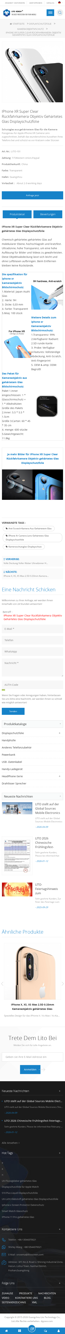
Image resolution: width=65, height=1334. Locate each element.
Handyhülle (9, 740)
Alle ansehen (10, 1143)
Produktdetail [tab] (17, 214)
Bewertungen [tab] (47, 214)
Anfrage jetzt (32, 195)
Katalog (50, 3)
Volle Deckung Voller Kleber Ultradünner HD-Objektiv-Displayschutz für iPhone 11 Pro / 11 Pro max (26, 563)
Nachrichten (47, 1293)
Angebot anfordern (15, 3)
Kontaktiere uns (26, 1297)
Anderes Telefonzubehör (17, 747)
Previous (2, 983)
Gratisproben (35, 3)
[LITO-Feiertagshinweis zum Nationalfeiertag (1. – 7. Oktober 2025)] (17, 889)
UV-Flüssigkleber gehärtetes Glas (19, 1180)
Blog (47, 1297)
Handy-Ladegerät (12, 769)
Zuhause (7, 1293)
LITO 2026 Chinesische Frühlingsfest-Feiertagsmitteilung (33, 1120)
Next (62, 983)
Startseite (19, 23)
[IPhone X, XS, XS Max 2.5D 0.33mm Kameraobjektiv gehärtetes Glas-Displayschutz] (32, 971)
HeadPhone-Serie (12, 776)
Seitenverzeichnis (14, 1302)
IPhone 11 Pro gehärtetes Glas (18, 1217)
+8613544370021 (33, 1247)
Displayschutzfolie (40, 23)
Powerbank (8, 754)
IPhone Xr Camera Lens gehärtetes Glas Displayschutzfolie (27, 537)
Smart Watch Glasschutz (15, 1211)
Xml (34, 1302)
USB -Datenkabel (12, 762)
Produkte (25, 1293)
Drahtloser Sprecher (14, 783)
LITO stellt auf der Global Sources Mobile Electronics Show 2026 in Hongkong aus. (47, 812)
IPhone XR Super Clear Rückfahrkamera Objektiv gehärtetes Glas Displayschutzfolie (33, 617)
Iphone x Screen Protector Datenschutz (23, 1205)
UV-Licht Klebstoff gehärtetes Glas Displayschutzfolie (30, 1199)
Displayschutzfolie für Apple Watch (20, 1186)
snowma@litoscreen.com (30, 1254)
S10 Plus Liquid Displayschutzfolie (20, 1192)
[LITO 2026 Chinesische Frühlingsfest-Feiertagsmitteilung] (17, 855)
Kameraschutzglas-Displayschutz (25, 546)
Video (5, 1297)
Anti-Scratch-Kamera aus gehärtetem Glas (30, 528)
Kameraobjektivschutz (30, 29)
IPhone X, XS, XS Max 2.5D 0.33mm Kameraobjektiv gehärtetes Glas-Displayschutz (26, 575)
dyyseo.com (47, 1321)
